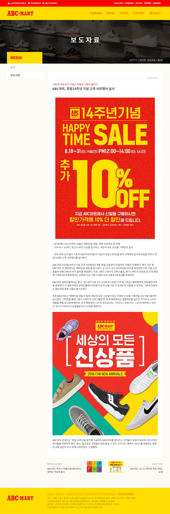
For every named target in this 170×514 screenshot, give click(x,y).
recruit (155, 13)
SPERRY (147, 3)
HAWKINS (129, 3)
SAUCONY (118, 3)
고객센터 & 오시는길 (75, 494)
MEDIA (111, 13)
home (50, 494)
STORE (124, 13)
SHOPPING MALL (18, 3)
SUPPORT (139, 13)
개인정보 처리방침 (125, 494)
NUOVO (139, 3)
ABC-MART (20, 13)
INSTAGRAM (51, 3)
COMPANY (96, 13)
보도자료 (15, 75)
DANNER (157, 3)
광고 (12, 67)
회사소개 (59, 494)
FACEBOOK (35, 3)
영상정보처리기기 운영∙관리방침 (100, 494)
